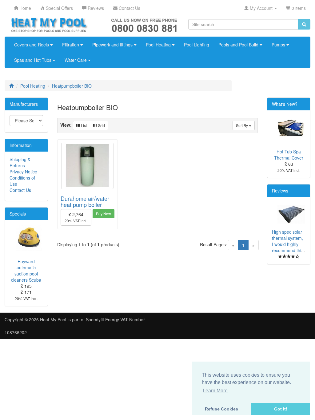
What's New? (284, 104)
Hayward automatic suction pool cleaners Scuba (26, 270)
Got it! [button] (280, 408)
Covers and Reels (32, 45)
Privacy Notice (23, 171)
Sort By (242, 125)
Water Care (76, 60)
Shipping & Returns (20, 162)
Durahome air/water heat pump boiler (85, 201)
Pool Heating (159, 45)
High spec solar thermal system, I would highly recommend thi (287, 241)
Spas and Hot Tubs (33, 60)
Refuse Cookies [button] (221, 408)
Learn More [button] (215, 390)
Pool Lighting (196, 45)
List (83, 125)
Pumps (279, 45)
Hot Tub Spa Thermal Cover (288, 155)
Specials (18, 214)
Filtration (71, 45)
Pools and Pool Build (239, 45)
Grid (101, 125)
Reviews (280, 191)
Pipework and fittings (113, 45)
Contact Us (20, 190)
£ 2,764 (76, 217)
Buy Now (103, 213)
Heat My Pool (53, 319)
